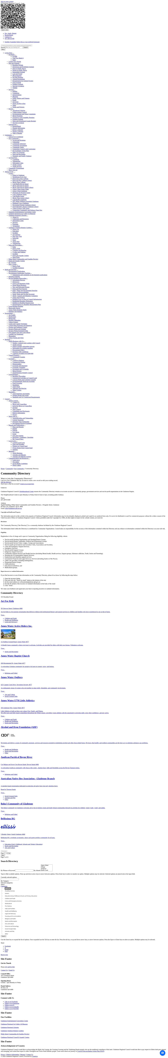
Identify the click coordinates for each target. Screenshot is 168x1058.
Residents (11, 54)
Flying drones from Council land (22, 448)
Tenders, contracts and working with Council (26, 343)
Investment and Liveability (20, 369)
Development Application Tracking (19, 273)
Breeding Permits (17, 65)
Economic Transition (18, 367)
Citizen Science (13, 322)
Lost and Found (17, 74)
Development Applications (17, 271)
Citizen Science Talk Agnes (20, 208)
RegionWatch (16, 126)
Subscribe (15, 238)
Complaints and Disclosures (21, 411)
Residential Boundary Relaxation (22, 301)
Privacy (14, 414)
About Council (13, 401)
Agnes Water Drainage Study (18, 310)
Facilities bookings (18, 268)
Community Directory (19, 144)
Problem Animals (17, 84)
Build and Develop (10, 269)
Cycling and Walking (18, 252)
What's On (15, 229)
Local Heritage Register (16, 306)
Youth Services (17, 166)
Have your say (13, 170)
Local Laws (12, 441)
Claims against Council (19, 112)
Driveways (15, 282)
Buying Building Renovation (17, 278)
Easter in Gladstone (18, 175)
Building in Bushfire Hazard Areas (23, 303)
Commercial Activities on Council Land (24, 378)
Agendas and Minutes (19, 455)
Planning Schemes (14, 276)
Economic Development (19, 366)
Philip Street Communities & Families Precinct (15, 1034)
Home (3, 468)
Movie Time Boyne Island (20, 186)
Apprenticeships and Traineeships (22, 418)
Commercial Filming (18, 362)
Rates (14, 60)
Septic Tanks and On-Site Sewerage (23, 294)
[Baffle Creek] (46, 870)
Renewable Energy (14, 308)
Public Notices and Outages (20, 98)
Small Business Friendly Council (22, 373)
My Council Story (18, 439)
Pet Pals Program (17, 77)
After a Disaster (17, 133)
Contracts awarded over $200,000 (22, 353)
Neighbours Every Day (19, 177)
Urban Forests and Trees (16, 338)
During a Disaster (17, 131)
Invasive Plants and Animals (17, 329)
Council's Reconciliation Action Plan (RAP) (90, 1051)
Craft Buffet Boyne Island (20, 184)
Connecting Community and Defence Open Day (27, 210)
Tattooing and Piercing (19, 388)
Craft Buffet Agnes (18, 196)
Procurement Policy (18, 350)
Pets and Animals (14, 63)
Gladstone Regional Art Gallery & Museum (22, 213)
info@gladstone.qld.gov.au (13, 508)
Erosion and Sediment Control (18, 327)
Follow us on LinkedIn (12, 1007)
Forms (14, 434)
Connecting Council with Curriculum (23, 149)
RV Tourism (12, 262)
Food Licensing (17, 383)
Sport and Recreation (18, 154)
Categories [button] (4, 886)
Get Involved (13, 158)
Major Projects (16, 371)
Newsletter (15, 462)
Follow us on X (9, 1005)
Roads (14, 100)
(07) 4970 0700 (10, 967)
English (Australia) (22, 42)
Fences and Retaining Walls (20, 283)
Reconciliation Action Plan (20, 151)
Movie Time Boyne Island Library (22, 187)
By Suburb (37, 870)
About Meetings (17, 453)
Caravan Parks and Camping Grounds (24, 380)
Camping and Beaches (19, 250)
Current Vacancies (18, 420)
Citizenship (15, 142)
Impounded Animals (18, 72)
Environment (9, 313)
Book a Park (16, 248)
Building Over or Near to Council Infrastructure (27, 299)
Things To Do (9, 172)
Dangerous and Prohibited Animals (23, 67)
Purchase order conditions (20, 352)
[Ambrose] (46, 869)
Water (14, 105)
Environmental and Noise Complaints (23, 114)
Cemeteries (15, 93)
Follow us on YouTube (12, 1008)
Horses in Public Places (19, 70)
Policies (14, 430)
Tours (14, 240)
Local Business (13, 374)
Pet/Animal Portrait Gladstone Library (24, 205)
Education (15, 231)
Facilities (15, 233)
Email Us (11, 970)
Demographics (16, 364)
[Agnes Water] (46, 865)
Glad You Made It (17, 58)
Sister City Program (18, 152)
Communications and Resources (18, 458)
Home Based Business (19, 285)
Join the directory (6, 482)
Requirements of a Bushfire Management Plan (26, 304)
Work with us (13, 416)
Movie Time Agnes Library (20, 198)
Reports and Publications (16, 425)
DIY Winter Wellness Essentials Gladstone (25, 201)
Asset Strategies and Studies (21, 394)
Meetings (11, 451)
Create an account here (27, 484)
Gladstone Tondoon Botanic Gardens (20, 227)
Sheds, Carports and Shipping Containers (25, 296)
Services (11, 89)
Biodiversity (12, 317)
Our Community (14, 138)
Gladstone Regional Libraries (18, 215)
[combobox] (16, 45)
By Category (5, 881)
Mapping (15, 96)
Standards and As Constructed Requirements (26, 397)
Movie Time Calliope (18, 182)
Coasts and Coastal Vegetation (18, 324)
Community (8, 135)
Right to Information (18, 413)
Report (11, 109)
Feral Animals (16, 82)
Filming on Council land (19, 446)
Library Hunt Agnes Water (20, 189)
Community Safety (18, 147)
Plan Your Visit (17, 236)
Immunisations (16, 95)
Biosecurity (12, 318)
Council (7, 399)
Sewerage (15, 102)
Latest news (16, 460)
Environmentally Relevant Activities (23, 381)
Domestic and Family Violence (21, 156)
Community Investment (19, 145)
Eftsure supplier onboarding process (23, 346)
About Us (15, 217)
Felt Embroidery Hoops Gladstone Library (25, 207)
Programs (15, 224)
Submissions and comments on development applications (29, 275)
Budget (14, 428)
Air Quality (12, 315)
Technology (16, 226)
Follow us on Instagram (12, 1003)
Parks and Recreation (15, 245)
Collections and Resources (20, 219)
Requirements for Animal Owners (22, 81)
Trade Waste (16, 387)
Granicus (35, 1056)
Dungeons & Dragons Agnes (21, 193)
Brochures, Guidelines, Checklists (22, 437)
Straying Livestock (18, 86)
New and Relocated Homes (20, 287)
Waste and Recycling (18, 103)
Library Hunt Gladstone (19, 191)
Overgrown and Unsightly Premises (23, 117)
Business (7, 339)
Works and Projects (18, 107)
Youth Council (16, 165)
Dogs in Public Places (19, 68)
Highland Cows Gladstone (20, 203)
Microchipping (16, 75)
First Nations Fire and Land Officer (19, 332)
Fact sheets (15, 432)
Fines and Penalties (18, 444)
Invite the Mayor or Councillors (22, 406)
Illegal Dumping (17, 116)
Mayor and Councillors (19, 404)
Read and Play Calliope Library (22, 180)
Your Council (16, 409)
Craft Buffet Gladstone (19, 200)
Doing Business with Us (16, 341)
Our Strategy (16, 234)
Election (15, 407)
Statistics (15, 449)
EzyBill (14, 56)
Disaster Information (18, 128)
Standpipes (15, 385)
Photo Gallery (16, 465)
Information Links (18, 220)
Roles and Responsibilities (20, 292)
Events (11, 173)
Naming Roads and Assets (20, 395)
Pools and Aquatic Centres (20, 255)
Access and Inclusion (18, 140)
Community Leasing (18, 357)
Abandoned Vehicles (18, 110)
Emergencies (12, 124)
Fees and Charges (17, 435)
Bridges (14, 91)
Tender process (17, 345)
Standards (12, 392)
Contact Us (15, 402)
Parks (14, 247)
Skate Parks (16, 257)
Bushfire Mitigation (15, 320)
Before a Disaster (17, 130)
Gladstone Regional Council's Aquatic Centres (15, 1037)
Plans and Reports (18, 427)
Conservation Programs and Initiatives (20, 325)
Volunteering (16, 161)
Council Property (14, 355)
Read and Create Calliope (20, 179)
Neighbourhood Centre (26, 491)
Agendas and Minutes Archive (21, 456)
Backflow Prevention (18, 376)
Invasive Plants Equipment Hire (18, 331)
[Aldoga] (46, 867)
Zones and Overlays (18, 297)
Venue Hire (15, 241)
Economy (11, 359)
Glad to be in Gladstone (16, 137)
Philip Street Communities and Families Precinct (23, 259)
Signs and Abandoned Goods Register (24, 121)
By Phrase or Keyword (8, 870)
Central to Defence (18, 360)
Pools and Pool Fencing (19, 289)
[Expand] (13, 53)
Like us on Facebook (11, 1001)
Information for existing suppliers (22, 348)
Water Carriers (16, 390)
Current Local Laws (18, 442)
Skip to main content (7, 1)
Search (3, 47)
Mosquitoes (12, 336)
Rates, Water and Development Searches (24, 290)
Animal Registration (18, 79)
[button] (84, 488)
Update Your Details (15, 61)
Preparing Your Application (20, 421)
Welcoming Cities (17, 163)
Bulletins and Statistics (15, 311)
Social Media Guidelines (20, 463)
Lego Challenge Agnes (19, 194)
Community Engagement (16, 168)
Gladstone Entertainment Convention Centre (22, 212)
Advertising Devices (18, 280)
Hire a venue (12, 264)
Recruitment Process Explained (22, 423)
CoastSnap (15, 159)
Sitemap (22, 1054)
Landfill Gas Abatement (16, 334)
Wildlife (14, 88)
